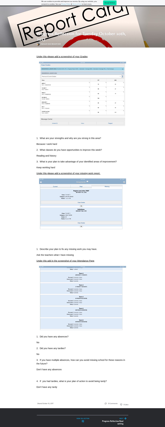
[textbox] (82, 221)
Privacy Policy (66, 4)
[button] (106, 403)
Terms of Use (76, 4)
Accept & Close (110, 3)
